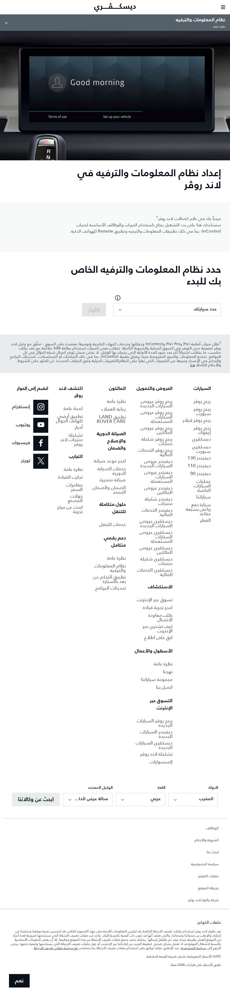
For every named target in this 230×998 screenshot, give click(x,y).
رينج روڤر (202, 401)
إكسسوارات (161, 761)
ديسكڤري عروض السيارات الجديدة (156, 523)
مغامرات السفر (74, 487)
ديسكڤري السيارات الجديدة (154, 745)
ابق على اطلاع (158, 637)
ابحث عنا (213, 852)
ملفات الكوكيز (208, 876)
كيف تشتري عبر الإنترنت (157, 628)
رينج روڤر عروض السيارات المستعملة (156, 416)
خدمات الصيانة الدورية (111, 470)
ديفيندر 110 (199, 465)
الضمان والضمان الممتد (109, 489)
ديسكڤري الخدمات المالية (154, 572)
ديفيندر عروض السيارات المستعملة (158, 476)
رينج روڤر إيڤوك (202, 430)
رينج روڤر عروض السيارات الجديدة (156, 403)
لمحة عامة (73, 408)
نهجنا (167, 671)
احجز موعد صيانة (110, 461)
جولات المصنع (75, 498)
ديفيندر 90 (200, 473)
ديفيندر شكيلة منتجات (158, 501)
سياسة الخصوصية (205, 864)
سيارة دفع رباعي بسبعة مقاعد (198, 509)
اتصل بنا (164, 687)
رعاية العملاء (113, 409)
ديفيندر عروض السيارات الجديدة (156, 463)
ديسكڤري (201, 439)
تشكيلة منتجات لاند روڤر (71, 439)
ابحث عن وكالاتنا (36, 799)
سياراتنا (203, 497)
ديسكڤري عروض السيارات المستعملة (156, 536)
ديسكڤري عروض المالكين (156, 549)
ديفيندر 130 (199, 458)
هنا (192, 365)
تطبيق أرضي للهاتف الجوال (69, 418)
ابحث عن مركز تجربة (70, 509)
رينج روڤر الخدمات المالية (155, 452)
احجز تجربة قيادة (157, 607)
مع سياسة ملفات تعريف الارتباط (56, 948)
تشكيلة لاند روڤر (156, 754)
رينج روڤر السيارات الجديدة (154, 722)
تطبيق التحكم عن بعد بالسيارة (109, 579)
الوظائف (212, 828)
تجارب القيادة (70, 477)
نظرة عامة (163, 663)
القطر (205, 520)
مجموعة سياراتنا (156, 679)
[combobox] (167, 309)
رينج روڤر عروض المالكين (156, 430)
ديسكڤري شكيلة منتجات (156, 561)
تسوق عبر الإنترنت (154, 599)
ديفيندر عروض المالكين (158, 490)
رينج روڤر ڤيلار (197, 420)
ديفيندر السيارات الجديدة (156, 733)
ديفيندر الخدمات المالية (157, 512)
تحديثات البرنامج (110, 588)
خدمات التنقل (112, 524)
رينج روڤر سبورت (202, 411)
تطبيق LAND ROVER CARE (111, 418)
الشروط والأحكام (206, 840)
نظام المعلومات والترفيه (110, 567)
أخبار (79, 427)
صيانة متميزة (113, 479)
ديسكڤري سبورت (201, 448)
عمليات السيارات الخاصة (202, 485)
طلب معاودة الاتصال (160, 617)
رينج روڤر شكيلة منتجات (156, 441)
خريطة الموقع (208, 888)
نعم (19, 981)
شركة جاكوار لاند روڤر (203, 900)
